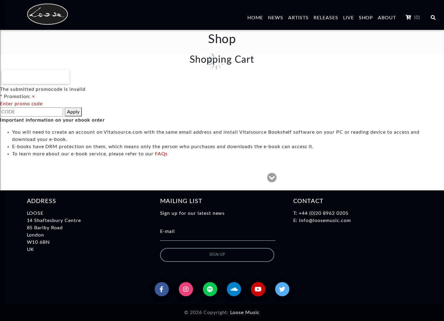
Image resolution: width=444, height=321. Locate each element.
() (416, 17)
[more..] (272, 179)
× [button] (33, 96)
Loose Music (245, 312)
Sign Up (217, 255)
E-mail (167, 231)
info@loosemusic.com (325, 220)
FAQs (161, 153)
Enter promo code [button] (21, 103)
